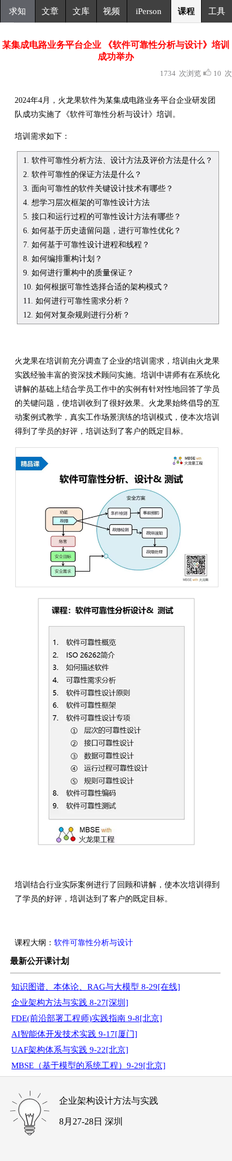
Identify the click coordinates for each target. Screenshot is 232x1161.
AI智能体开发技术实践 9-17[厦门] (74, 1034)
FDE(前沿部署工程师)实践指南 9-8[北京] (86, 1018)
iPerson (149, 11)
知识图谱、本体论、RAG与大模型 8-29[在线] (95, 986)
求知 (17, 11)
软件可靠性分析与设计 (93, 942)
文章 (50, 11)
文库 (81, 11)
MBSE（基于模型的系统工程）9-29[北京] (88, 1065)
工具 (216, 11)
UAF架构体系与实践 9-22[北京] (69, 1049)
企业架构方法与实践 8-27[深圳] (69, 1002)
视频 (111, 11)
